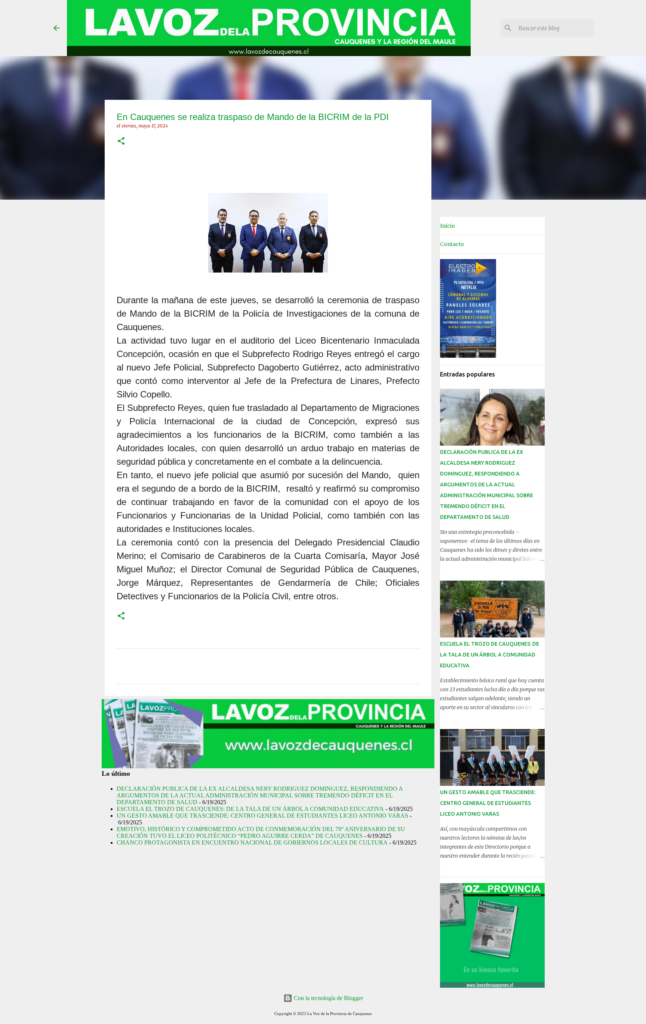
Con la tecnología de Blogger (327, 998)
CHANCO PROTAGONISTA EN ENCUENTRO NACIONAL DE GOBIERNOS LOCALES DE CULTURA (252, 842)
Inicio (447, 225)
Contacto (452, 244)
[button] (121, 141)
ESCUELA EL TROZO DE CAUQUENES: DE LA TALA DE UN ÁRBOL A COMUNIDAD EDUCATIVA (250, 809)
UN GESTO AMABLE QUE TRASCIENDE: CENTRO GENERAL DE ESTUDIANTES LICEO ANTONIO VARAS (262, 815)
